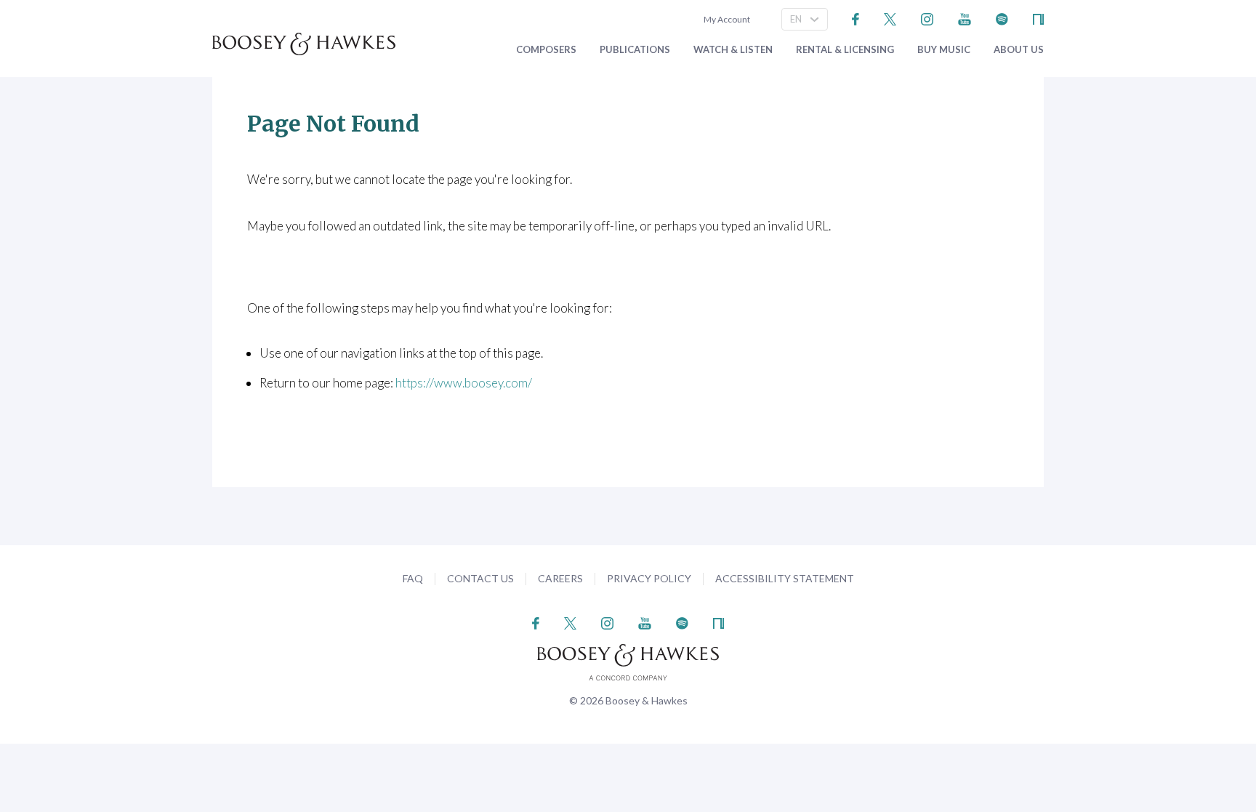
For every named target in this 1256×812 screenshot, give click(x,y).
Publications (635, 49)
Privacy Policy (649, 578)
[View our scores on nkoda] (1038, 17)
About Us (1019, 49)
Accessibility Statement (784, 578)
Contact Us (480, 578)
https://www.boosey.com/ (463, 382)
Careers (560, 578)
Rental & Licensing (845, 49)
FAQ (413, 578)
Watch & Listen (733, 49)
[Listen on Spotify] (1002, 17)
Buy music (943, 49)
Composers (546, 49)
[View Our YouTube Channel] (964, 17)
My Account (725, 19)
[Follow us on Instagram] (927, 17)
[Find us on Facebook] (856, 17)
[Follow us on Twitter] (890, 17)
